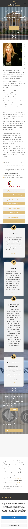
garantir (5, 473)
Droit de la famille (13, 234)
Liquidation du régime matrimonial (13, 305)
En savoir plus (13, 253)
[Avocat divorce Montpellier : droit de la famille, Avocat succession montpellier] (14, 3)
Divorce (13, 268)
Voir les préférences (14, 525)
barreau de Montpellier (15, 483)
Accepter (14, 517)
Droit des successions (13, 363)
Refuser (14, 521)
